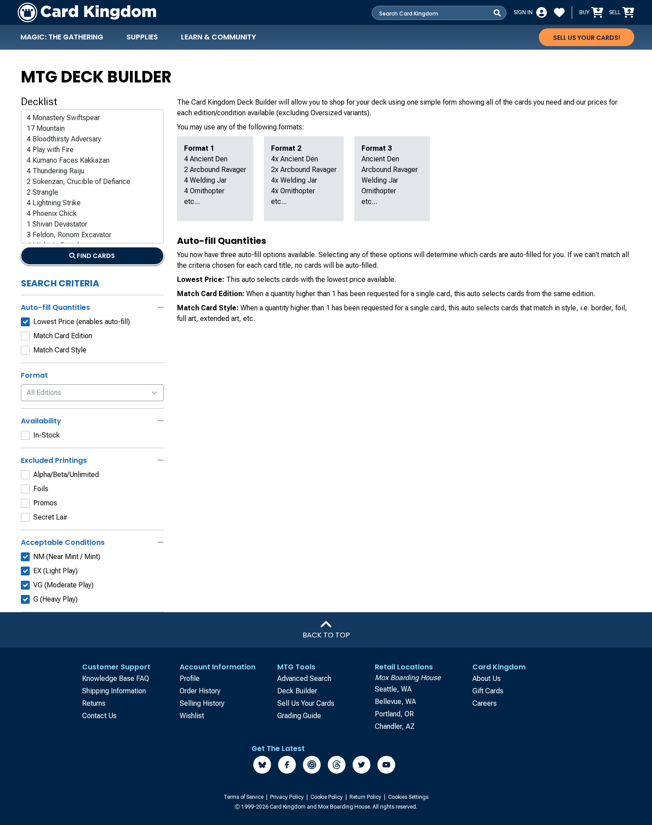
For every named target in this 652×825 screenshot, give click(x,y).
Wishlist (192, 716)
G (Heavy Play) (55, 599)
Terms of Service (244, 797)
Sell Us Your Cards (305, 703)
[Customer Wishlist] (559, 12)
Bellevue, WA (395, 701)
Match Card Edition (62, 336)
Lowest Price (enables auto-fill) (81, 321)
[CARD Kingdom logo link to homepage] (87, 12)
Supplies (142, 37)
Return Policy (366, 797)
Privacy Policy (287, 797)
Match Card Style (59, 350)
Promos (45, 503)
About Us (486, 678)
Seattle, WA (393, 689)
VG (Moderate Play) (63, 585)
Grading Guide (299, 716)
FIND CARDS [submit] (95, 255)
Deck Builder (297, 691)
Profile (190, 678)
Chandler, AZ (395, 726)
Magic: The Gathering (61, 37)
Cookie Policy (327, 797)
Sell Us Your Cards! (586, 37)
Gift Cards (487, 691)
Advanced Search (304, 678)
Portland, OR (394, 714)
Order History (200, 691)
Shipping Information (114, 691)
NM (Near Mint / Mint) (66, 556)
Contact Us (99, 716)
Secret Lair (50, 517)
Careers (484, 703)
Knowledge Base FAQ (115, 678)
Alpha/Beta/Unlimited (66, 474)
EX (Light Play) (55, 571)
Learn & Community (218, 37)
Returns (94, 703)
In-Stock (46, 435)
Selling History (202, 703)
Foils (40, 489)
